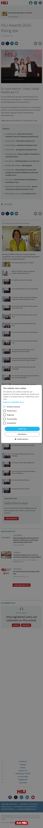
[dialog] (21, 414)
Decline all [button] (22, 434)
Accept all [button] (22, 429)
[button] (21, 402)
